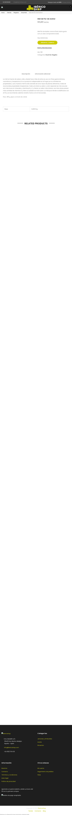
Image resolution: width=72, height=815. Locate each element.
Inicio (3, 12)
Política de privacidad (9, 781)
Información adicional (42, 74)
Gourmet (24, 12)
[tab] (26, 74)
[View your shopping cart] (69, 8)
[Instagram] (11, 755)
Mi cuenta (41, 768)
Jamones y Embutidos (45, 739)
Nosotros (4, 768)
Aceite (40, 742)
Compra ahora (66, 2)
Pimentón (41, 745)
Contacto (5, 772)
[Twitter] (7, 755)
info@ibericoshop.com (11, 747)
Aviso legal (5, 778)
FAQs (39, 775)
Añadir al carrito (47, 42)
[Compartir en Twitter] (55, 61)
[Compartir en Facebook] (51, 61)
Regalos (16, 12)
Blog (44, 811)
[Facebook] (3, 755)
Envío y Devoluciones (45, 48)
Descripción (26, 74)
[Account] (66, 8)
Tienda (9, 12)
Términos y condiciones (9, 775)
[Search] (63, 8)
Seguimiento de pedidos (45, 772)
